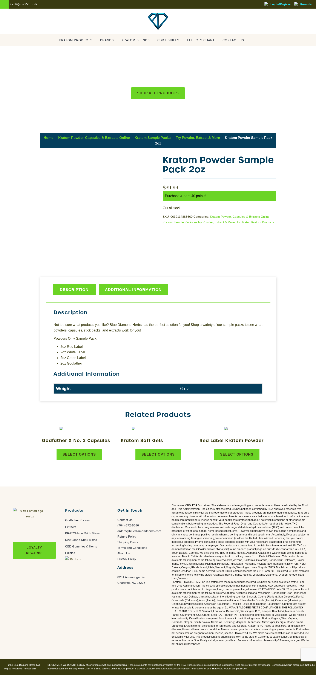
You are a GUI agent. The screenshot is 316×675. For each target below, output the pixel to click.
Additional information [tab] (133, 289)
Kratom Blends (135, 40)
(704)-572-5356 (128, 525)
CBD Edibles (168, 40)
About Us (123, 553)
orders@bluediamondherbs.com (139, 531)
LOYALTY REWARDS (34, 550)
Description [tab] (74, 289)
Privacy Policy (126, 559)
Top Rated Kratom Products (255, 222)
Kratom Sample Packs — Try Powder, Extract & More (177, 138)
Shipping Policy (127, 542)
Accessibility (30, 668)
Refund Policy (126, 536)
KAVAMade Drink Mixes (81, 539)
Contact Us (233, 40)
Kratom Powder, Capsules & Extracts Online (94, 138)
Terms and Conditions (132, 547)
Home (48, 138)
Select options (79, 454)
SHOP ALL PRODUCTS (158, 93)
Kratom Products (75, 40)
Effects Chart (201, 40)
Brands (107, 40)
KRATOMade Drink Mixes (82, 533)
